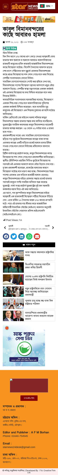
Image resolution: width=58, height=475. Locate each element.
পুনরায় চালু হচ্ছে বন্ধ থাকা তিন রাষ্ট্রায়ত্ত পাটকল (39, 302)
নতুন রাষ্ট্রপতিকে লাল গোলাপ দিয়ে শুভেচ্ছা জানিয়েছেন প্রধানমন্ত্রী (38, 292)
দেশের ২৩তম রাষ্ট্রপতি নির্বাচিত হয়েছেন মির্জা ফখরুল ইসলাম (39, 278)
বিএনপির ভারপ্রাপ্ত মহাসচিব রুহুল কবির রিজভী (37, 266)
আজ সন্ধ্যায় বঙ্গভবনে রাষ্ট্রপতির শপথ (39, 253)
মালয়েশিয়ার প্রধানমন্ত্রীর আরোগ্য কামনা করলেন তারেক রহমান (39, 316)
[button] (5, 6)
